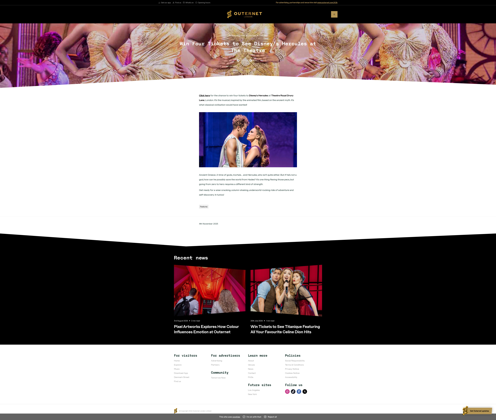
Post (256, 60)
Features (252, 35)
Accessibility (291, 377)
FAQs (250, 377)
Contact (252, 373)
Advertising (216, 360)
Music (177, 369)
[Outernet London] (244, 14)
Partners (215, 364)
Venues (251, 364)
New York (252, 394)
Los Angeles (254, 390)
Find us (178, 2)
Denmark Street (181, 377)
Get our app (166, 2)
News (250, 369)
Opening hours (204, 2)
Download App (181, 373)
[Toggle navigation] (334, 14)
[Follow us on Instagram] (287, 391)
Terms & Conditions (294, 364)
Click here (204, 95)
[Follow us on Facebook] (299, 391)
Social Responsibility (295, 360)
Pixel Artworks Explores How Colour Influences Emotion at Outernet (206, 329)
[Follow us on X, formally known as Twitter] (305, 391)
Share (244, 60)
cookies (236, 416)
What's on (189, 2)
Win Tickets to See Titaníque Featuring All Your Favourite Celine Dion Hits (285, 329)
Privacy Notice (292, 369)
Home (177, 360)
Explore (177, 364)
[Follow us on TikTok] (293, 391)
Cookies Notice (292, 373)
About (251, 360)
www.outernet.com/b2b (327, 2)
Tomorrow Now (218, 377)
